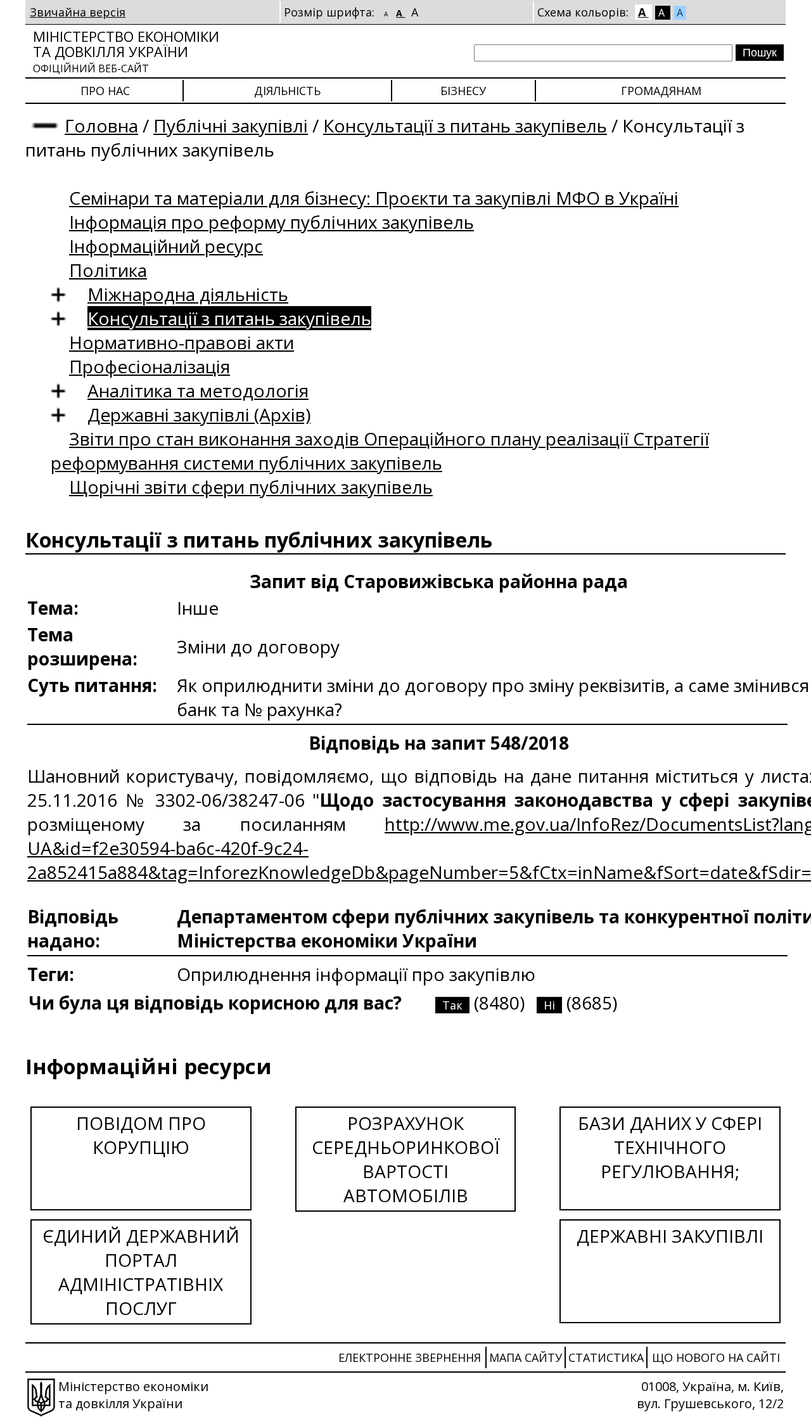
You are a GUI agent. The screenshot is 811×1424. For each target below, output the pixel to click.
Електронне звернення (409, 1357)
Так (452, 1005)
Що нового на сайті (716, 1357)
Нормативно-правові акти (181, 342)
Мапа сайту (525, 1357)
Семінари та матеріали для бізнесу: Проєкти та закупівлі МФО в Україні (374, 198)
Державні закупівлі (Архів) (198, 414)
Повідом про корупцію (141, 1135)
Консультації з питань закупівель (465, 125)
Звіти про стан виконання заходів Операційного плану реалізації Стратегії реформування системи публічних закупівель (380, 451)
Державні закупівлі (670, 1236)
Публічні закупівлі (230, 125)
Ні (549, 1005)
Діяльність (287, 90)
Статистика (606, 1357)
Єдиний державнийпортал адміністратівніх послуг (140, 1272)
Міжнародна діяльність (187, 294)
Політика (108, 270)
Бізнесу (463, 90)
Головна (101, 125)
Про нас (105, 90)
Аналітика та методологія (198, 390)
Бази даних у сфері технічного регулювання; (670, 1147)
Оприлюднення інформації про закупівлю (356, 974)
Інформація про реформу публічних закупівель (271, 222)
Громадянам (661, 90)
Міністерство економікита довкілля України (126, 51)
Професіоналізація (149, 366)
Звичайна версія (77, 12)
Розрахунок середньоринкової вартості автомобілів (406, 1159)
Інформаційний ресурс (166, 246)
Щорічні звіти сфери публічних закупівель (251, 487)
